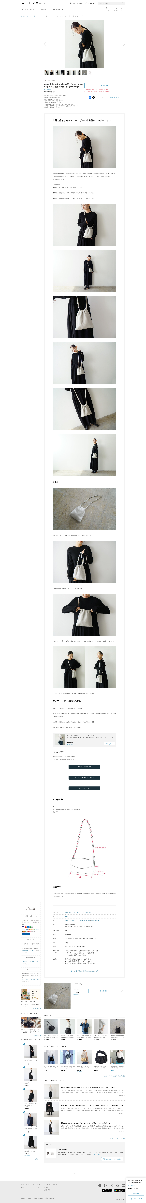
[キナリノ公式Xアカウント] (112, 1185)
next (122, 44)
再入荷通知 (136, 1193)
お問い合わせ (47, 1190)
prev (46, 44)
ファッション (68, 912)
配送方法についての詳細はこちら (30, 961)
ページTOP (74, 1174)
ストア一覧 (32, 16)
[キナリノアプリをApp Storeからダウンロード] (107, 1191)
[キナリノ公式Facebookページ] (100, 1185)
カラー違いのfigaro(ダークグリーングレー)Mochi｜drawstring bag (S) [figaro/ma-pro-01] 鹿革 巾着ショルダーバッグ (90, 736)
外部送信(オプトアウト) (51, 1198)
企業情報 (23, 1198)
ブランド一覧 (36, 1184)
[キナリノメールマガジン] (123, 1185)
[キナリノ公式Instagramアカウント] (106, 1185)
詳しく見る (38, 1008)
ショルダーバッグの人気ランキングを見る (113, 1076)
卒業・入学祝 (95, 920)
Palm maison (39, 16)
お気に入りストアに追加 (113, 1159)
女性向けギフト (74, 920)
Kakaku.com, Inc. (121, 1199)
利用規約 (30, 1198)
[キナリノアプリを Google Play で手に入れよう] (119, 1191)
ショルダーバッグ (87, 912)
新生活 (66, 920)
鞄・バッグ (77, 912)
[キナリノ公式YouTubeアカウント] (118, 1185)
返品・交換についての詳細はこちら (30, 979)
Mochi (66, 916)
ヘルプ (46, 1187)
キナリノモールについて (50, 1184)
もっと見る (35, 1159)
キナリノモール (25, 16)
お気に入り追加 (137, 1199)
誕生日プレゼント (85, 920)
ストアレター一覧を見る (118, 1138)
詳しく (109, 744)
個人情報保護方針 (38, 1198)
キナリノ (23, 1187)
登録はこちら (37, 1035)
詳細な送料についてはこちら (29, 950)
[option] (84, 44)
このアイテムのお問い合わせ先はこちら (85, 971)
